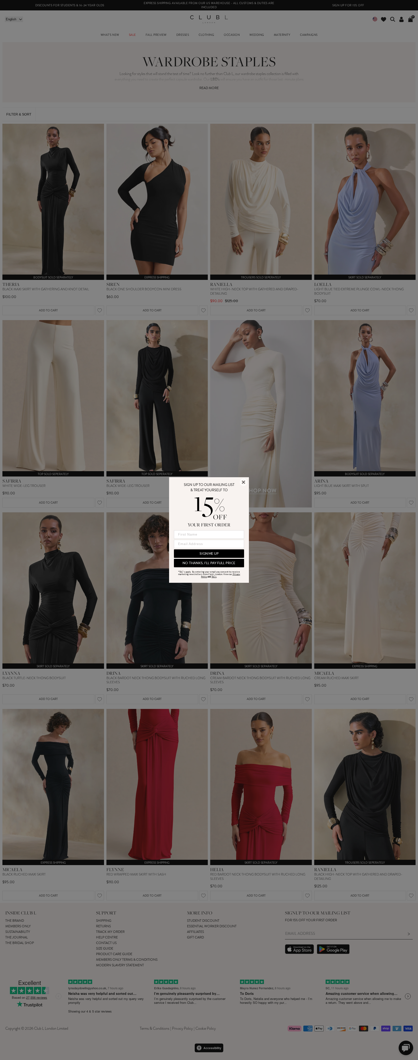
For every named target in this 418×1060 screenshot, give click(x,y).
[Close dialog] (243, 482)
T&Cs (213, 576)
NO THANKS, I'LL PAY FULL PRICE (209, 563)
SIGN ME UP (209, 553)
